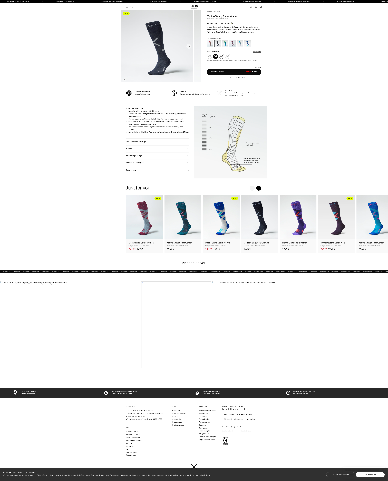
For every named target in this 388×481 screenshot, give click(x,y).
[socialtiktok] (237, 426)
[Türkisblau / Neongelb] (225, 43)
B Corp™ (175, 416)
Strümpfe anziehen (133, 435)
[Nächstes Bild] (189, 46)
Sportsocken (203, 428)
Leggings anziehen (133, 438)
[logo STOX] (194, 6)
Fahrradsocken (204, 419)
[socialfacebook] (231, 427)
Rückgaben (130, 446)
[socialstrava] (240, 427)
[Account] (256, 6)
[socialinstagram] (234, 427)
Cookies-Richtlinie (204, 475)
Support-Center (132, 432)
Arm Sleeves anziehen (134, 440)
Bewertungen (131, 455)
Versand (129, 443)
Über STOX (176, 410)
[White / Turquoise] (240, 43)
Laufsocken (203, 416)
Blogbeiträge (177, 422)
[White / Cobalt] (247, 43)
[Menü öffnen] (127, 6)
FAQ (127, 449)
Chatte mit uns (139, 416)
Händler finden (131, 452)
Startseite (209, 11)
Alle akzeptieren (370, 474)
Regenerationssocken (207, 440)
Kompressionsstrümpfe (207, 410)
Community (176, 419)
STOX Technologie (179, 413)
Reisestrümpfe (204, 431)
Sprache (243, 431)
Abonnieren (251, 419)
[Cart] (260, 6)
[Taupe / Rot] (210, 43)
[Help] (251, 7)
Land (223, 431)
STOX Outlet (216, 11)
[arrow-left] (252, 188)
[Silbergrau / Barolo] (232, 43)
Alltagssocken (204, 434)
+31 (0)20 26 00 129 (146, 410)
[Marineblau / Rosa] (217, 43)
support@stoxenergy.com (152, 413)
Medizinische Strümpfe (207, 437)
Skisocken (202, 425)
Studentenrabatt (178, 425)
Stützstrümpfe (204, 413)
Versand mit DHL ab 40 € (100, 1)
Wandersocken (204, 422)
